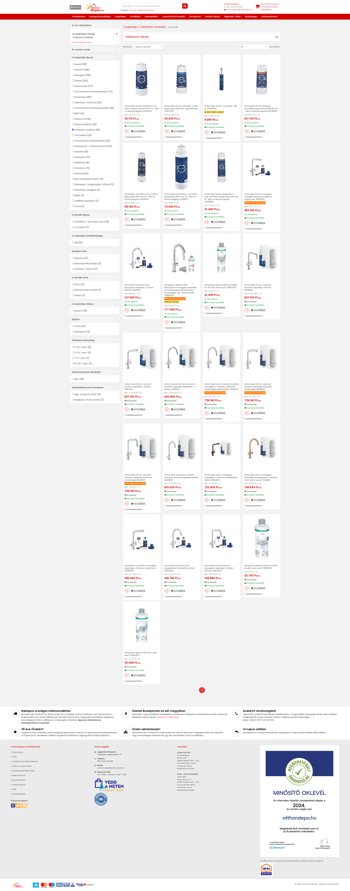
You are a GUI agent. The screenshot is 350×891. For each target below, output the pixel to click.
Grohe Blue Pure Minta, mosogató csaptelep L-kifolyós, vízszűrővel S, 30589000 (140, 568)
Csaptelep (120, 16)
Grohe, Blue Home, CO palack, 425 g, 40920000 (220, 107)
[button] (149, 46)
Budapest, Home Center (87, 399)
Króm (77, 284)
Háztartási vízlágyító (85, 189)
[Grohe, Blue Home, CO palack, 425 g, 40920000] (221, 79)
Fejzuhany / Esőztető (85, 102)
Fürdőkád (135, 16)
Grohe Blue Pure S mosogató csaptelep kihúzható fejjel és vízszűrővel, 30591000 (258, 197)
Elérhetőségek (18, 794)
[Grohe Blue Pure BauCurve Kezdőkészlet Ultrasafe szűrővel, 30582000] (181, 539)
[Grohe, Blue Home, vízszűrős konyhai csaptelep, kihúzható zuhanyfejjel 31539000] (261, 357)
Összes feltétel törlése (82, 42)
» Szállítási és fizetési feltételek (24, 761)
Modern (78, 310)
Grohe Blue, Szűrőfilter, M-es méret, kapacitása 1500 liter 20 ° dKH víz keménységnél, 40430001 (141, 197)
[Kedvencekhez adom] (127, 131)
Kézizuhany (80, 97)
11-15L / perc (80, 352)
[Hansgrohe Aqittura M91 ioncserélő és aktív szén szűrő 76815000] (261, 539)
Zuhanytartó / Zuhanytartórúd (90, 146)
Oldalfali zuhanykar (84, 200)
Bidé (76, 113)
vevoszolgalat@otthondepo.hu (240, 9)
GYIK (14, 789)
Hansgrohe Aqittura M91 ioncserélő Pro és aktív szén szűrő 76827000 (220, 286)
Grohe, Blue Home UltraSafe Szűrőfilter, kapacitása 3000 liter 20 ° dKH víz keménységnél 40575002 (261, 109)
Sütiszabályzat (18, 775)
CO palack (80, 227)
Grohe (77, 326)
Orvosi (77, 206)
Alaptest (79, 151)
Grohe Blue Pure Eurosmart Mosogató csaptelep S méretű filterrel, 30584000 (219, 568)
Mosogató (79, 75)
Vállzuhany (80, 168)
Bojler (77, 195)
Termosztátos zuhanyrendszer (90, 91)
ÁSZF (14, 757)
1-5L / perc (80, 358)
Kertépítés (194, 16)
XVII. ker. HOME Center (139, 10)
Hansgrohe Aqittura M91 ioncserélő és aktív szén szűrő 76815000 (260, 567)
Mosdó (77, 64)
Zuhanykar (80, 157)
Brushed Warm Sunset (86, 289)
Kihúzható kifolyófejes (85, 263)
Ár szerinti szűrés (81, 49)
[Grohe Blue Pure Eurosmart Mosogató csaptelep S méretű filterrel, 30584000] (221, 539)
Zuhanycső (80, 118)
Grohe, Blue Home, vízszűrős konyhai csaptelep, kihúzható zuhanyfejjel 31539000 (258, 387)
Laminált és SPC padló (173, 16)
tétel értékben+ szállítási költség (270, 7)
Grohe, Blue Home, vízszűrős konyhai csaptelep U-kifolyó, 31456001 (257, 287)
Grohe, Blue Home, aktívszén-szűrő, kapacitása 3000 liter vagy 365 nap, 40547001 (181, 109)
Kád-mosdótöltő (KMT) (86, 179)
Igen (76, 378)
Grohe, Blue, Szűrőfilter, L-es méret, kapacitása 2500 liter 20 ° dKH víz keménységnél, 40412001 (181, 197)
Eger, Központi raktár (85, 394)
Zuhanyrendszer (83, 124)
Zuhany (78, 80)
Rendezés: (127, 46)
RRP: (126, 114)
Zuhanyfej (79, 173)
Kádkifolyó (79, 162)
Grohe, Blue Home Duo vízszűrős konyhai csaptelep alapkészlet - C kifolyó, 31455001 (180, 387)
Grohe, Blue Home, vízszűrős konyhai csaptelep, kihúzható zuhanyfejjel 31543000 (138, 477)
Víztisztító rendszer (84, 129)
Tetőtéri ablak (212, 16)
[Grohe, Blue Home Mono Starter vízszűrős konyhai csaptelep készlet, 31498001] (181, 448)
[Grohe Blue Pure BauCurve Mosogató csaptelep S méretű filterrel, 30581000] (141, 258)
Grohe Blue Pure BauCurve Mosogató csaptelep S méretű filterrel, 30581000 (139, 287)
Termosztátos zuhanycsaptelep (91, 108)
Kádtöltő (79, 69)
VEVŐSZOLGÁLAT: (231, 4)
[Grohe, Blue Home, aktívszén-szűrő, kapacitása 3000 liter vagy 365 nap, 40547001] (181, 79)
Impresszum (18, 752)
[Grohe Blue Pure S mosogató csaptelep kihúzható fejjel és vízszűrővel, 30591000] (261, 167)
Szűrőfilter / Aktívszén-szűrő (89, 221)
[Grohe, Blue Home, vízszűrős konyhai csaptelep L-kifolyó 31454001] (141, 357)
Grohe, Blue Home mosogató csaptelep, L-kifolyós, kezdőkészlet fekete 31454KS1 (220, 477)
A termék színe (80, 277)
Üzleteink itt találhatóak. (167, 717)
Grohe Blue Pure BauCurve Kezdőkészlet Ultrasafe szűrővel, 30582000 (179, 568)
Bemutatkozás (18, 780)
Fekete (78, 295)
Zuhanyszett (81, 86)
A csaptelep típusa (82, 57)
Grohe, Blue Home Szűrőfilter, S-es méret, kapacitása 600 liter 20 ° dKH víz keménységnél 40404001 (141, 109)
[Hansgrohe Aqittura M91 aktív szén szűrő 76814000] (141, 626)
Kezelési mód (79, 251)
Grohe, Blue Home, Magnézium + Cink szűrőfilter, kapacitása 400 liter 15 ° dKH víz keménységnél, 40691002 (221, 198)
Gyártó (76, 319)
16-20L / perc (81, 363)
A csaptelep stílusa (82, 304)
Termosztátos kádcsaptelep (89, 140)
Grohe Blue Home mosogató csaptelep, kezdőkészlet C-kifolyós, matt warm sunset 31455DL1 (261, 477)
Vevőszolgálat (18, 784)
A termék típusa (81, 214)
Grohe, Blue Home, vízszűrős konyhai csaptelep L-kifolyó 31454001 (137, 387)
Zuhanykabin (151, 16)
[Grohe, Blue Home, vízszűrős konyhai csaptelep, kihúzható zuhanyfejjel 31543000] (141, 448)
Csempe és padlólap (99, 16)
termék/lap (274, 46)
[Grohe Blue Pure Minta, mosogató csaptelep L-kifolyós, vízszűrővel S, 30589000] (141, 539)
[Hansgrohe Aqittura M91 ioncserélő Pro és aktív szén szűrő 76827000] (221, 258)
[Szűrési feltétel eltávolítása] (115, 34)
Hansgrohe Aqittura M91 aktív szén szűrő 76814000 (140, 654)
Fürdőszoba (78, 16)
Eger (152, 10)
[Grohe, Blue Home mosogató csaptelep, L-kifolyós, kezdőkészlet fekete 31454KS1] (221, 448)
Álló (76, 242)
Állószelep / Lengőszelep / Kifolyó (92, 184)
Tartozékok (80, 135)
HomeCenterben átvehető (86, 372)
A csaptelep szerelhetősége (87, 235)
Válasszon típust (137, 37)
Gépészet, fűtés (232, 16)
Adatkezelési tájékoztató (23, 770)
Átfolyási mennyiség (83, 340)
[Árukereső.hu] (101, 799)
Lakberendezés (269, 16)
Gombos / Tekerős (84, 269)
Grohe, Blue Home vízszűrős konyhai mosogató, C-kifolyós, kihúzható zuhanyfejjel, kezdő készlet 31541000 (221, 387)
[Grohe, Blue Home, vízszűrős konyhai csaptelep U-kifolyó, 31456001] (261, 258)
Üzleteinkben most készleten (87, 387)
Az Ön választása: (82, 25)
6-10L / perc (81, 347)
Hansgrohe (80, 331)
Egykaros (79, 258)
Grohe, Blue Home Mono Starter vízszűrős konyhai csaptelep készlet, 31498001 (181, 477)
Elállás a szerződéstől (21, 766)
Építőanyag (250, 16)
